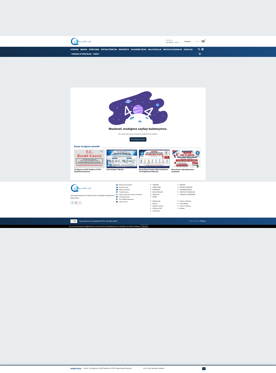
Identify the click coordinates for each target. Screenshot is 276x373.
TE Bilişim (202, 221)
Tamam (144, 226)
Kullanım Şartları (157, 206)
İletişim (154, 203)
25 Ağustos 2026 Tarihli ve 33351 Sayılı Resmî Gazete (110, 368)
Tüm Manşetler (124, 197)
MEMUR (83, 49)
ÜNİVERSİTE (124, 49)
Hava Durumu (123, 187)
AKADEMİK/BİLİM (138, 49)
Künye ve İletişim (185, 201)
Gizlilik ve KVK (157, 208)
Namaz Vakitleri (124, 189)
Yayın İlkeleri (184, 203)
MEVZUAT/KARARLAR (172, 49)
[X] (76, 203)
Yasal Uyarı (156, 211)
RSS (74, 221)
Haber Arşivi (123, 202)
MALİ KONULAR (154, 49)
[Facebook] (72, 203)
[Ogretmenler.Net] (81, 41)
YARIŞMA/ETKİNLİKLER (81, 54)
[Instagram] (80, 203)
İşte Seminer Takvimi (156, 368)
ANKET (96, 54)
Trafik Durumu (124, 192)
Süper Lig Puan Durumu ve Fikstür (130, 194)
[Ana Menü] (199, 54)
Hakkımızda (156, 201)
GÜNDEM (74, 49)
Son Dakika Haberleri (126, 199)
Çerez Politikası (185, 206)
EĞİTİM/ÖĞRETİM (109, 49)
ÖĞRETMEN (94, 49)
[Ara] (199, 49)
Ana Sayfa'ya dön (138, 139)
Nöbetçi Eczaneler (125, 185)
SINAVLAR (188, 49)
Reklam (182, 208)
